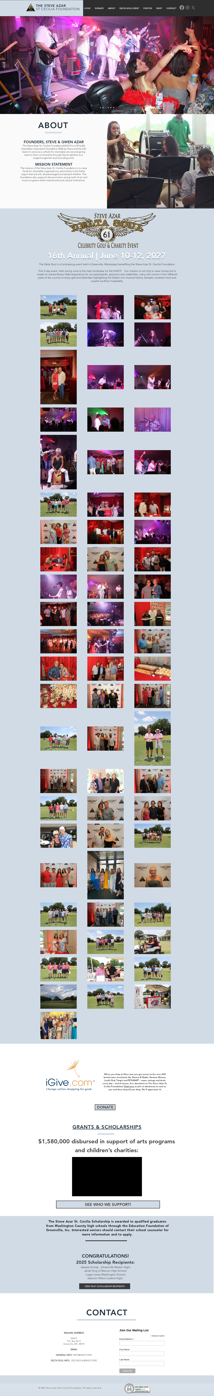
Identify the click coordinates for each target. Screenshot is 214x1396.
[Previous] (16, 65)
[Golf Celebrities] (105, 107)
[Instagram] (187, 7)
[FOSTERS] (108, 107)
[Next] (197, 65)
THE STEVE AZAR (51, 6)
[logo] (100, 107)
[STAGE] (103, 107)
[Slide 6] (113, 107)
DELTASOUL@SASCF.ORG (84, 1360)
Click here (129, 1086)
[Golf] (110, 107)
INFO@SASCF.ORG (82, 1355)
